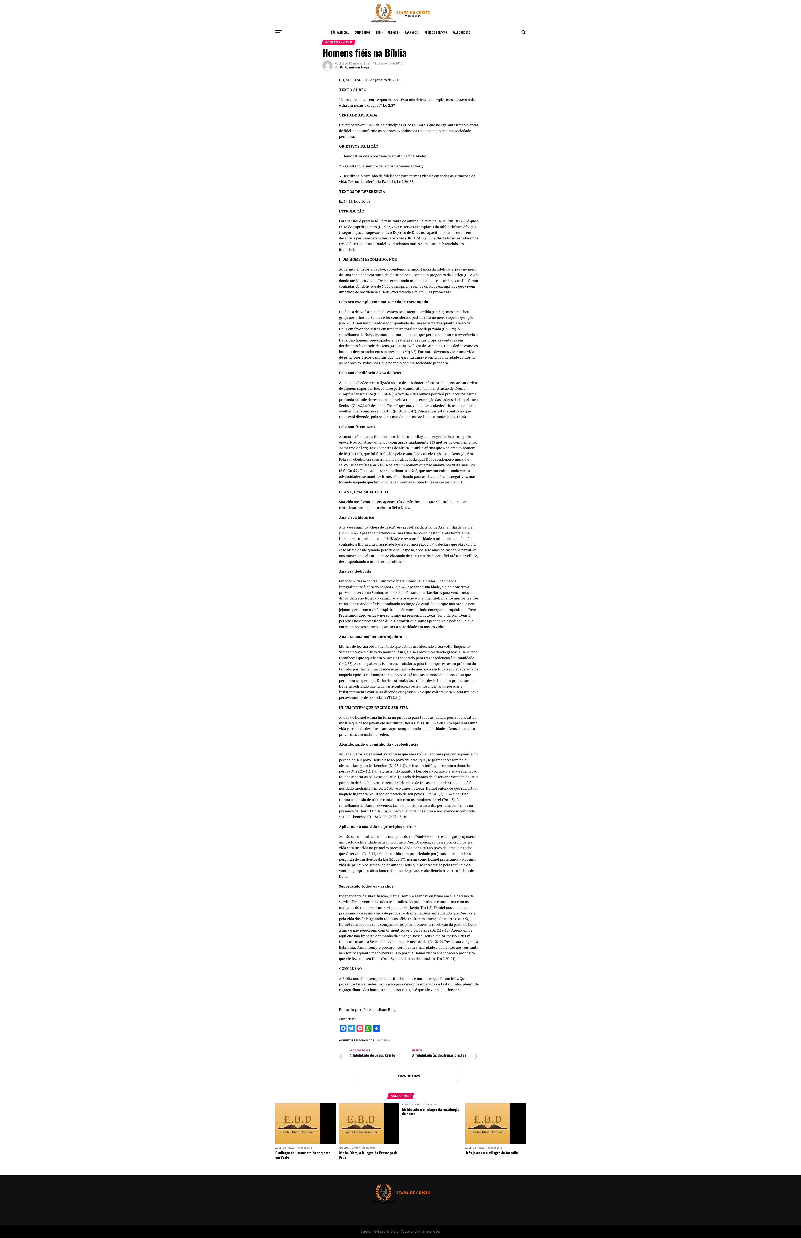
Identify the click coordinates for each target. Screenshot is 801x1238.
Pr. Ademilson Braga (354, 67)
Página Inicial (340, 32)
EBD (378, 32)
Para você (411, 32)
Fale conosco (461, 32)
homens (384, 1040)
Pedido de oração (435, 32)
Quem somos (362, 32)
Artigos (393, 32)
